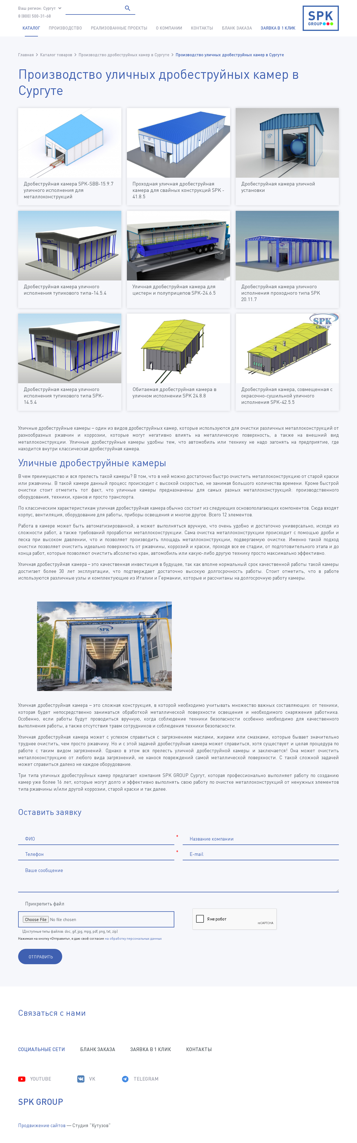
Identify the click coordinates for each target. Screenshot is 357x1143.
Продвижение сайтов (42, 1125)
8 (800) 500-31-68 (34, 15)
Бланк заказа (237, 27)
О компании (169, 27)
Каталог (31, 27)
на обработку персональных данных (133, 938)
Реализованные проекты (119, 27)
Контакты (202, 27)
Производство (65, 27)
